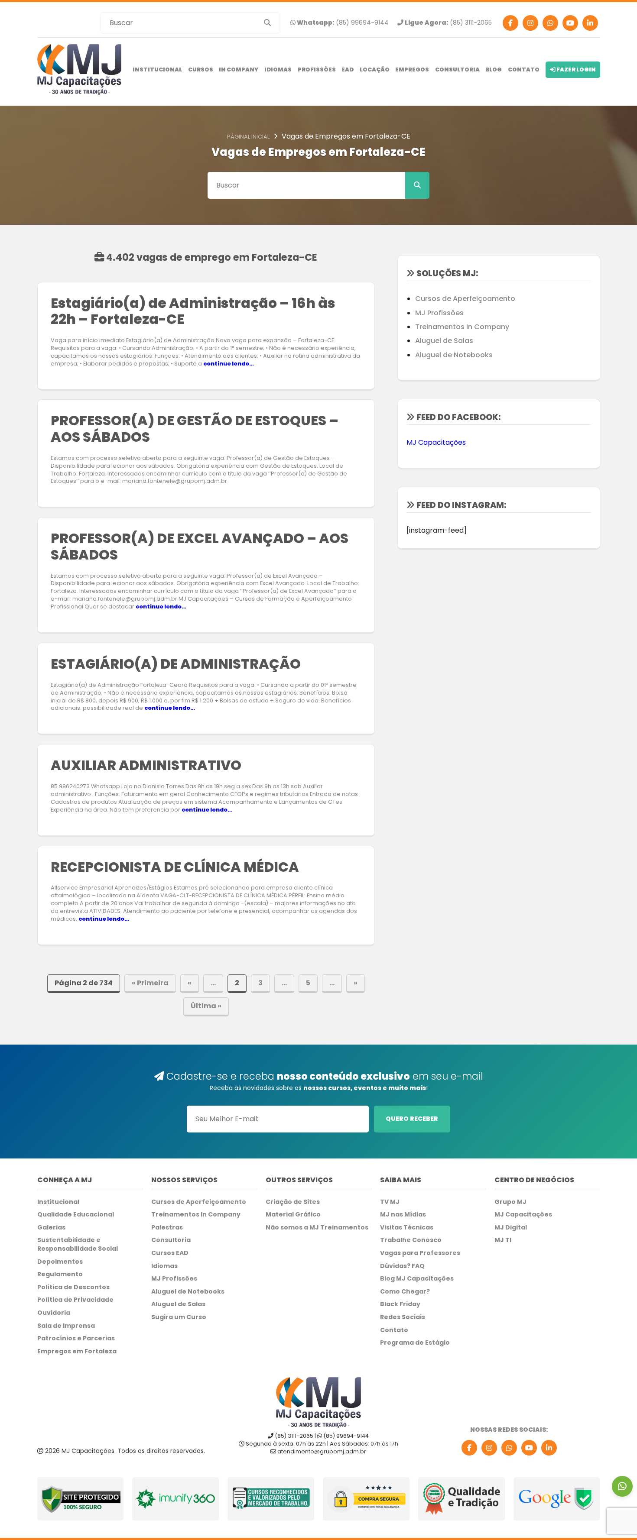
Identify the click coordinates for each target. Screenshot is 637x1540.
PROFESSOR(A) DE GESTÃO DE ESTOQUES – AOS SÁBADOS (194, 428)
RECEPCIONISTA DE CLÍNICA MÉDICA (175, 867)
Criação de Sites (293, 1202)
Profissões (317, 69)
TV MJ (390, 1202)
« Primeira (150, 983)
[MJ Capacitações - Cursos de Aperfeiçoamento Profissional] (79, 69)
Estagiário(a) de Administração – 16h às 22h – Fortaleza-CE (193, 311)
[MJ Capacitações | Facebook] (510, 23)
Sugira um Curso (178, 1317)
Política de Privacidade (75, 1300)
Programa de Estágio (415, 1343)
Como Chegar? (405, 1292)
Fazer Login (576, 69)
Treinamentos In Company (462, 327)
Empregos (412, 69)
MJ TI (502, 1240)
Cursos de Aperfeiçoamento (465, 299)
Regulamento (60, 1274)
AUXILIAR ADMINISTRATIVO (146, 765)
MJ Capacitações (436, 442)
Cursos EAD (169, 1253)
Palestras (167, 1227)
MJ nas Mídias (403, 1214)
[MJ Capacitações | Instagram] (530, 23)
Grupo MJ (510, 1202)
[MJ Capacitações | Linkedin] (590, 23)
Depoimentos (60, 1262)
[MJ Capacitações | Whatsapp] (550, 23)
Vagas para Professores (420, 1253)
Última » (206, 1006)
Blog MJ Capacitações (417, 1279)
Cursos (200, 69)
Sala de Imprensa (66, 1326)
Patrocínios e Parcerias (76, 1338)
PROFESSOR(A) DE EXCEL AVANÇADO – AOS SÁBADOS (199, 546)
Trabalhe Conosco (411, 1240)
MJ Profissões (439, 313)
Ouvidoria (53, 1313)
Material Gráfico (293, 1214)
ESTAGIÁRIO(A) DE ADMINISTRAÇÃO (176, 663)
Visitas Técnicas (406, 1227)
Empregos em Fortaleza (77, 1351)
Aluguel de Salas (444, 341)
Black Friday (400, 1304)
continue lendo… (228, 363)
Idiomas (278, 69)
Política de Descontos (73, 1287)
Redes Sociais (402, 1317)
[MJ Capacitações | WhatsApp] (509, 1448)
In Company (238, 69)
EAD (347, 69)
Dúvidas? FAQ (402, 1266)
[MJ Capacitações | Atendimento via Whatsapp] (622, 1486)
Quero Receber (412, 1118)
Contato (524, 69)
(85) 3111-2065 (447, 23)
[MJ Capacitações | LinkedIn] (549, 1448)
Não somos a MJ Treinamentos (317, 1227)
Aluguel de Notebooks (454, 355)
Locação (375, 69)
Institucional (157, 69)
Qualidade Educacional (75, 1214)
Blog (493, 69)
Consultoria (457, 69)
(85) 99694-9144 (342, 23)
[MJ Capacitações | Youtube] (570, 23)
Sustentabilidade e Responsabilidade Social (77, 1244)
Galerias (51, 1227)
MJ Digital (510, 1227)
